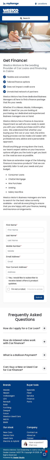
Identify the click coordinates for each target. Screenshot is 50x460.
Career (30, 438)
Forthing (7, 407)
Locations (42, 3)
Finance (30, 398)
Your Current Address (17, 267)
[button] (45, 11)
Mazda (6, 390)
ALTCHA (39, 289)
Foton (6, 413)
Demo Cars (8, 435)
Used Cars (8, 438)
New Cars (7, 432)
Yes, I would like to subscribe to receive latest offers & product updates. (23, 280)
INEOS (6, 419)
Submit (39, 297)
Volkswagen (9, 395)
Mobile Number (14, 246)
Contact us (32, 432)
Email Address (13, 256)
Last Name (11, 235)
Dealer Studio (19, 458)
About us (31, 435)
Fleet (29, 392)
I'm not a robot (18, 289)
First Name (11, 225)
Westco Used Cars (12, 416)
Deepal (6, 410)
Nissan (6, 392)
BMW (5, 422)
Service (30, 395)
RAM (5, 404)
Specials (31, 390)
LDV (5, 398)
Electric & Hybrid (11, 441)
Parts (29, 401)
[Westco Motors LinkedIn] (4, 3)
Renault (6, 401)
